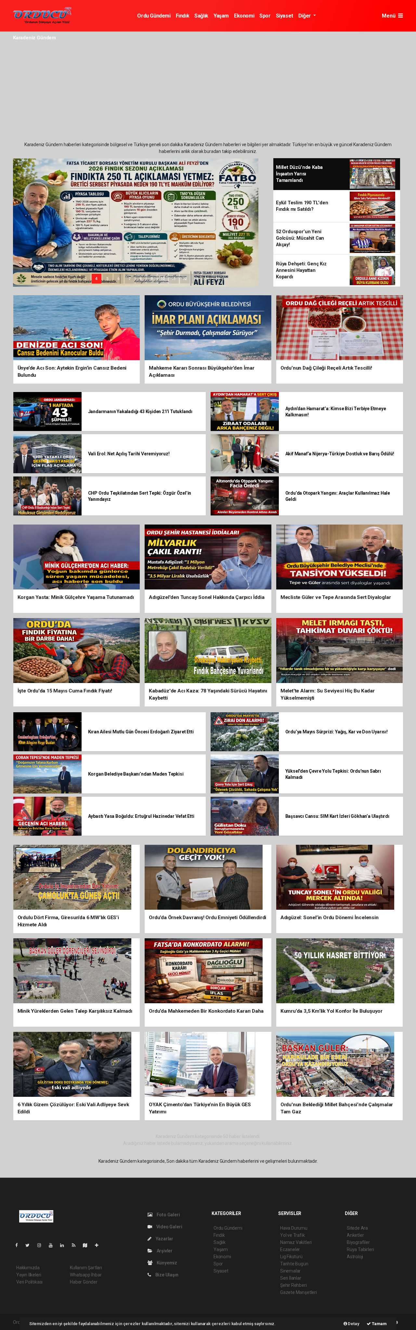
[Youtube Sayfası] (53, 1245)
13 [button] (196, 278)
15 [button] (218, 278)
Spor (264, 16)
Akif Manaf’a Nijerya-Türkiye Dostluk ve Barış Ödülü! (339, 453)
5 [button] (107, 278)
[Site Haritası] (88, 1245)
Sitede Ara (357, 1228)
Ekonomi (244, 16)
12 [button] (185, 278)
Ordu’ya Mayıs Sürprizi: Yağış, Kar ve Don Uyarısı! (336, 731)
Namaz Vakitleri (296, 1242)
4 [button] (96, 278)
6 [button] (118, 278)
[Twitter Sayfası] (30, 1245)
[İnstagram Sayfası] (41, 1245)
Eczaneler (290, 1249)
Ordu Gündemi (153, 16)
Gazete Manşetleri (298, 1292)
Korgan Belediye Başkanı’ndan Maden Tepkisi (136, 774)
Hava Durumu (293, 1228)
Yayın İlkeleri (28, 1274)
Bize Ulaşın (166, 1274)
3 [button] (85, 278)
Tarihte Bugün (294, 1263)
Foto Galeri (168, 1214)
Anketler (355, 1235)
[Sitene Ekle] (99, 1245)
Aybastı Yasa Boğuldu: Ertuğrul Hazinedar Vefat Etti (141, 816)
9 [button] (151, 278)
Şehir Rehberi (293, 1285)
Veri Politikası (29, 1282)
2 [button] (74, 278)
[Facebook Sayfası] (19, 1245)
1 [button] (63, 278)
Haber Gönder (84, 1282)
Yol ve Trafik (292, 1235)
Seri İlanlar (290, 1278)
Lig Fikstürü (291, 1256)
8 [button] (140, 278)
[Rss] (76, 1245)
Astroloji (355, 1256)
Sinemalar (290, 1270)
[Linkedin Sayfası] (64, 1245)
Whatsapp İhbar (85, 1274)
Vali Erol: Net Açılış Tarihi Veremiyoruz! (129, 453)
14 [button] (207, 278)
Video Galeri (168, 1226)
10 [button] (163, 278)
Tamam (379, 1323)
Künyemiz (166, 1262)
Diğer (305, 16)
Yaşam (221, 16)
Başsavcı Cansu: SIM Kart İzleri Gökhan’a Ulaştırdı (337, 816)
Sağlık (201, 16)
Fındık (182, 16)
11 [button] (174, 278)
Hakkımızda (28, 1267)
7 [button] (129, 278)
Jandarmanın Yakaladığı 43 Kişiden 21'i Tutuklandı (140, 411)
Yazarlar (164, 1238)
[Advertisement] (208, 92)
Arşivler (164, 1250)
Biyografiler (358, 1242)
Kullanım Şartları (86, 1267)
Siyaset (284, 16)
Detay (353, 1323)
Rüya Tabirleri (360, 1249)
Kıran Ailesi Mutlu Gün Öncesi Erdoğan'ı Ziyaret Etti (141, 731)
